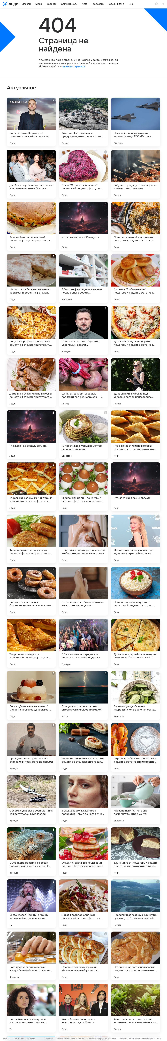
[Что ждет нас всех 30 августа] (83, 226)
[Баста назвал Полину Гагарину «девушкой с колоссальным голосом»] (31, 903)
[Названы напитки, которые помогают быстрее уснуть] (135, 799)
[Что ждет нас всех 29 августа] (31, 434)
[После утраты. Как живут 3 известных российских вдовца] (31, 122)
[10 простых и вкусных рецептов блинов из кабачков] (83, 434)
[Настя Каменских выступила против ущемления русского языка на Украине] (31, 1008)
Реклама (31, 1038)
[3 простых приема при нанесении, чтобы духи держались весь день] (83, 539)
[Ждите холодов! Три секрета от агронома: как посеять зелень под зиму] (135, 1008)
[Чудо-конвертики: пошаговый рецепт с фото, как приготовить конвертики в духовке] (135, 434)
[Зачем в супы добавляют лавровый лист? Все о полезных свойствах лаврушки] (135, 695)
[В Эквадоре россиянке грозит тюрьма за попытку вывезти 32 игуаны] (31, 851)
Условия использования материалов (137, 1038)
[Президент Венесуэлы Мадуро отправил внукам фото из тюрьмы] (31, 747)
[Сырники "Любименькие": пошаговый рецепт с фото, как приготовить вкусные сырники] (135, 278)
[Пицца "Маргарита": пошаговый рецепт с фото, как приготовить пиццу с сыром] (31, 330)
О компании (18, 1038)
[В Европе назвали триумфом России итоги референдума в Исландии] (83, 643)
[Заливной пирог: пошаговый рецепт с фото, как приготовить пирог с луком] (31, 226)
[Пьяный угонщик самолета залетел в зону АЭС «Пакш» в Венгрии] (135, 122)
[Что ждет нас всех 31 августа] (135, 486)
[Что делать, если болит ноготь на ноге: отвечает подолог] (83, 591)
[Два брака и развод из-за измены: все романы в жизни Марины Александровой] (31, 174)
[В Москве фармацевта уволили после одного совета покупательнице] (83, 278)
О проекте (48, 1038)
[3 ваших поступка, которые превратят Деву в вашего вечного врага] (83, 799)
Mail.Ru (6, 1038)
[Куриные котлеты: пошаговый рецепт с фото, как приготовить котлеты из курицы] (31, 539)
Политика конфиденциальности (102, 1038)
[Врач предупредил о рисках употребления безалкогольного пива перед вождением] (31, 956)
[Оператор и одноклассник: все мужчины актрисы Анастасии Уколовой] (135, 539)
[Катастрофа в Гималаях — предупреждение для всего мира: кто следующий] (83, 122)
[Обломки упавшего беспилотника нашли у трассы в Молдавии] (31, 799)
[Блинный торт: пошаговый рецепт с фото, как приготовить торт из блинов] (135, 851)
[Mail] (5, 4)
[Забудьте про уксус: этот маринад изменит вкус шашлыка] (135, 174)
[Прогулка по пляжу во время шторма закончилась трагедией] (83, 695)
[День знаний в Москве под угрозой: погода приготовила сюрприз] (135, 382)
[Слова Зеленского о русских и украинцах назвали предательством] (83, 330)
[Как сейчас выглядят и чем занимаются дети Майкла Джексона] (83, 1008)
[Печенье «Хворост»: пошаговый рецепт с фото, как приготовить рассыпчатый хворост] (135, 956)
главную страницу (74, 66)
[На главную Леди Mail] (12, 4)
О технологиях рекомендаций (70, 1038)
